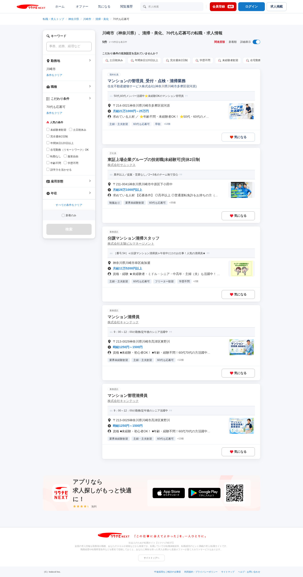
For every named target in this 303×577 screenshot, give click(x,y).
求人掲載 (276, 6)
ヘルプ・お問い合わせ (249, 572)
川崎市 (87, 19)
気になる (104, 6)
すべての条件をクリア (69, 205)
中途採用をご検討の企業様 (167, 572)
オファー (82, 6)
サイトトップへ (151, 558)
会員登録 (222, 6)
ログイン (251, 6)
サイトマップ (227, 572)
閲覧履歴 (126, 6)
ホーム (60, 6)
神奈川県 (73, 19)
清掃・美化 (102, 19)
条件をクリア (54, 75)
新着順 (233, 41)
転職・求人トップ (53, 19)
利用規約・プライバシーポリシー (201, 572)
